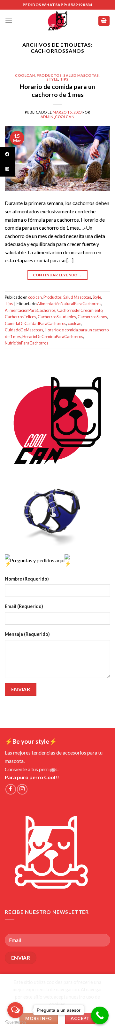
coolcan (25, 75)
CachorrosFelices (20, 316)
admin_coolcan (57, 117)
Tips (64, 79)
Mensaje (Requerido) (27, 634)
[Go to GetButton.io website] (15, 1022)
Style (52, 79)
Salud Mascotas (81, 75)
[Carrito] (104, 21)
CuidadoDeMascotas (24, 329)
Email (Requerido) (24, 606)
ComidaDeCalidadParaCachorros (35, 323)
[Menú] (8, 20)
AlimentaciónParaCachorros (30, 310)
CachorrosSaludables (57, 316)
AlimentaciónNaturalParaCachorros (69, 303)
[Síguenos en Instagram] (22, 789)
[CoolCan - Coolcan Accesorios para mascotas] (57, 21)
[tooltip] (7, 154)
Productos (49, 75)
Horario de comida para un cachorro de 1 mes (57, 90)
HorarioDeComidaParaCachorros (52, 336)
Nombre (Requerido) (27, 579)
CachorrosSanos (92, 316)
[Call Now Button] (100, 1015)
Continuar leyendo (57, 275)
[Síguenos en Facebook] (10, 789)
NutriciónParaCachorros (26, 342)
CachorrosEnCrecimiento (80, 310)
